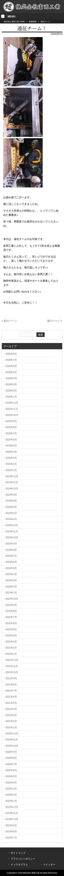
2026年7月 (11, 360)
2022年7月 (11, 617)
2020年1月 (11, 801)
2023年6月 (11, 562)
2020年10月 (11, 746)
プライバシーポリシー (23, 858)
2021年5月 (11, 703)
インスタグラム (19, 864)
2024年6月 (11, 507)
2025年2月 (11, 464)
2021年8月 (11, 684)
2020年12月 (11, 733)
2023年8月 (11, 550)
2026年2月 (11, 390)
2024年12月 (11, 476)
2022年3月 (11, 641)
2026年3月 (11, 384)
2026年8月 (11, 354)
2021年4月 (11, 709)
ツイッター (49, 864)
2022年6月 (11, 623)
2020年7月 (11, 764)
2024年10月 (11, 488)
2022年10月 (11, 598)
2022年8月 (11, 611)
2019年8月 (11, 831)
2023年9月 (11, 543)
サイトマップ (18, 853)
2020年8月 (11, 758)
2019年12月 (11, 807)
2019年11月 (11, 813)
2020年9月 (11, 752)
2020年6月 (11, 770)
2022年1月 (11, 654)
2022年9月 (11, 605)
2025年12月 (11, 402)
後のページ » (54, 320)
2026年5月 (11, 372)
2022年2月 (11, 648)
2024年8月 (11, 500)
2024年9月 (11, 494)
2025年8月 (11, 427)
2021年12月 (11, 660)
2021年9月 (11, 678)
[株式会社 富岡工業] (32, 11)
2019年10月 (11, 819)
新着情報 (32, 21)
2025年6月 (11, 439)
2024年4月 (11, 519)
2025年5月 (11, 445)
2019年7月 (11, 837)
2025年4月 (11, 452)
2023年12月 (11, 525)
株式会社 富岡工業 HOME (14, 21)
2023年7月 (11, 556)
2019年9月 (11, 825)
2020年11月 (11, 739)
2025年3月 (11, 458)
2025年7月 (11, 433)
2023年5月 (11, 568)
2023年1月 (11, 592)
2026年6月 (11, 366)
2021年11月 (11, 666)
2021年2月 (11, 721)
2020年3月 (11, 788)
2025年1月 (11, 470)
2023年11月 (11, 531)
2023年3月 (11, 580)
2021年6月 (11, 696)
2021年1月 (11, 727)
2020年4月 (11, 782)
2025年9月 (11, 421)
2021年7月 (11, 690)
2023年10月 (11, 537)
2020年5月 (11, 776)
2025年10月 (11, 415)
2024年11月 (11, 482)
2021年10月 (11, 672)
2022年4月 (11, 635)
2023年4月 (11, 574)
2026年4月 (11, 378)
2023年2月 (11, 586)
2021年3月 (11, 715)
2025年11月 (11, 409)
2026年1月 (11, 396)
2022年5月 (11, 629)
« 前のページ (9, 320)
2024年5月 (11, 513)
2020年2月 (11, 794)
